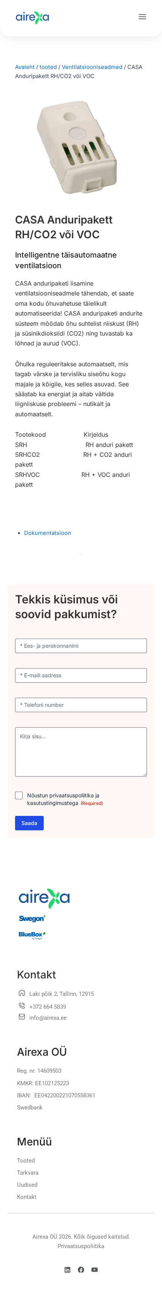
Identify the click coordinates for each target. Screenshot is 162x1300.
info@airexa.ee (48, 1017)
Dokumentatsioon (47, 533)
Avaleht (25, 67)
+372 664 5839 (47, 1006)
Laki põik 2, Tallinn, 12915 (61, 994)
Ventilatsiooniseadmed (92, 67)
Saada (29, 823)
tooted (48, 67)
